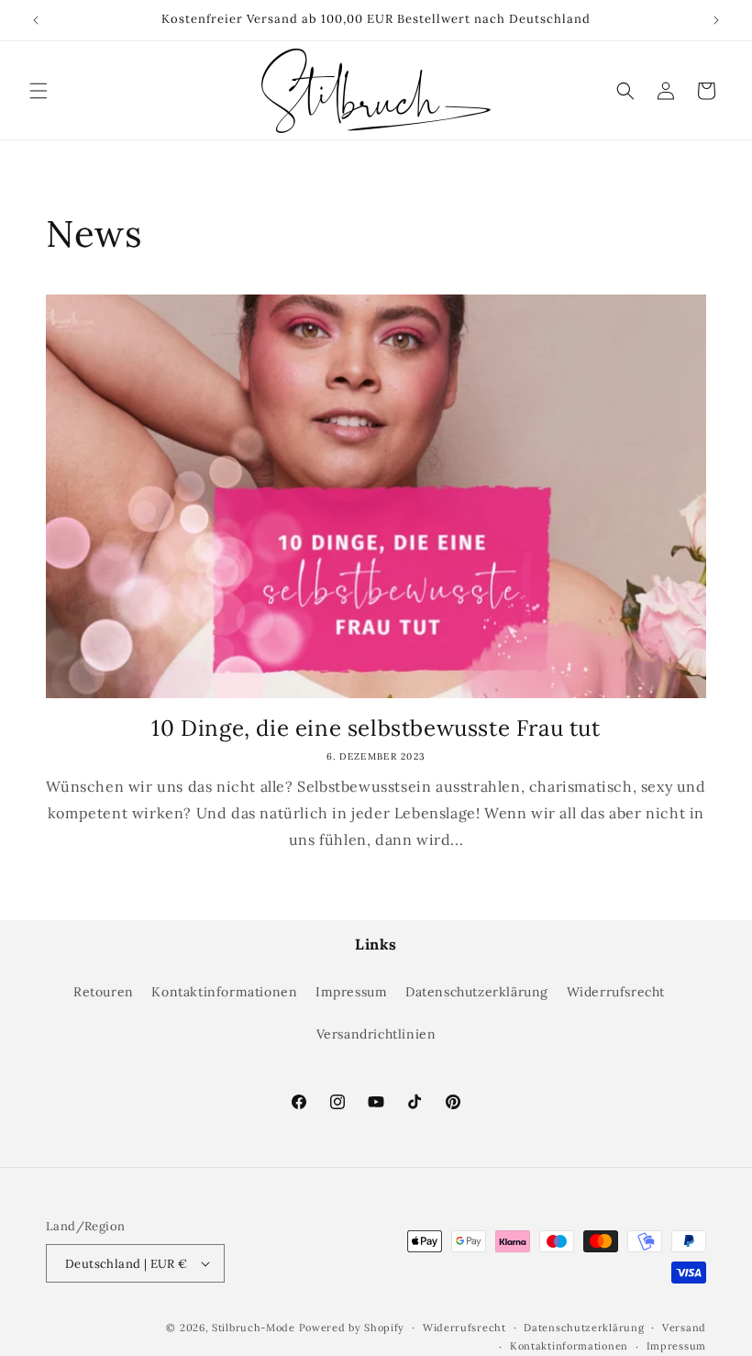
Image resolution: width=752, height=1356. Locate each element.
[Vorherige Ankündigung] (36, 20)
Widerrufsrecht (616, 992)
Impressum (351, 992)
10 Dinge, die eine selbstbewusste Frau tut (375, 728)
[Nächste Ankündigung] (716, 20)
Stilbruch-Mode (253, 1327)
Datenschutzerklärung (476, 992)
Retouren (103, 992)
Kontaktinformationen (224, 992)
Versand (684, 1327)
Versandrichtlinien (376, 1034)
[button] (38, 91)
